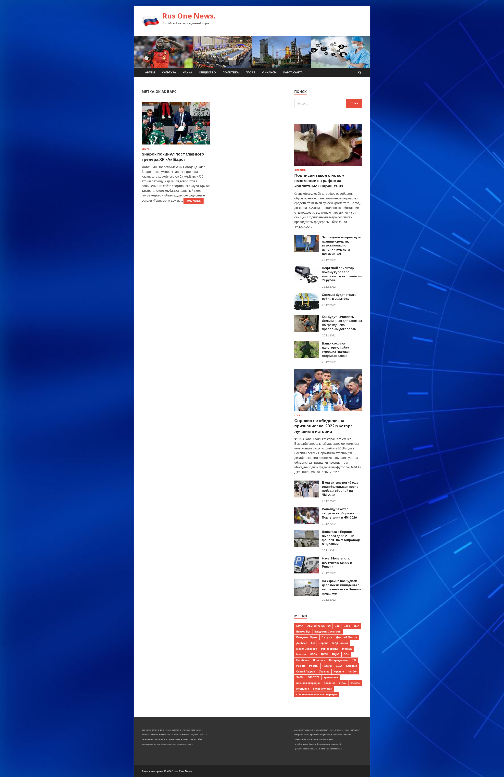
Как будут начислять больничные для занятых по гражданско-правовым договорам (342, 323)
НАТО (324, 654)
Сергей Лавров (305, 671)
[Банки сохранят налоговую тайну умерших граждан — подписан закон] (306, 357)
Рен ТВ (300, 665)
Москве (301, 654)
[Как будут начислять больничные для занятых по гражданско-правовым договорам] (306, 330)
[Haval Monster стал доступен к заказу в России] (306, 572)
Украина (324, 671)
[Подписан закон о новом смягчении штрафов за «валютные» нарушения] (328, 166)
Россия (327, 665)
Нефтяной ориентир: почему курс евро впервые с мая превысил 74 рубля (342, 274)
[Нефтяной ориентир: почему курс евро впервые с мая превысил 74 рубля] (306, 281)
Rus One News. (188, 16)
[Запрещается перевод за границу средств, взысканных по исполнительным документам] (306, 251)
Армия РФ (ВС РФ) (319, 625)
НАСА (313, 654)
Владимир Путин (306, 637)
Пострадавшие (338, 660)
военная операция (308, 682)
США (339, 665)
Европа (323, 643)
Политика (231, 72)
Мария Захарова (306, 648)
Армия (150, 72)
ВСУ (356, 625)
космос (355, 682)
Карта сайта (293, 72)
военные (329, 682)
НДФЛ (335, 654)
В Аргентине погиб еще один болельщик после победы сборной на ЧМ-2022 (340, 488)
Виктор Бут (303, 631)
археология (331, 677)
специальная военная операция (316, 694)
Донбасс (301, 643)
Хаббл (300, 677)
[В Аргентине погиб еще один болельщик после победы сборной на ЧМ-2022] (306, 496)
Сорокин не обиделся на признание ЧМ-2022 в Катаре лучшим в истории (323, 426)
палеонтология (322, 688)
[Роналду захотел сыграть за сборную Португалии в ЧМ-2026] (306, 523)
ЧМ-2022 (314, 677)
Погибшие (302, 660)
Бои (337, 625)
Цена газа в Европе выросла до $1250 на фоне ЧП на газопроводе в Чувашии (341, 538)
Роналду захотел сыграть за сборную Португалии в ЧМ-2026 (339, 513)
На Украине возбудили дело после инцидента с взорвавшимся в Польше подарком (341, 587)
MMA (299, 625)
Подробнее (193, 201)
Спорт (250, 72)
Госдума (326, 637)
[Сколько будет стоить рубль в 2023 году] (306, 308)
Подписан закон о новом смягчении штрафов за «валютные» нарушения (319, 180)
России (313, 665)
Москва (347, 648)
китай (342, 682)
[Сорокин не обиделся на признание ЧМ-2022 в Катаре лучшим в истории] (328, 412)
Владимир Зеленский (327, 631)
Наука (187, 72)
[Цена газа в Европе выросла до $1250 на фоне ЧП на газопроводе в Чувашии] (306, 545)
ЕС (313, 643)
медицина (302, 688)
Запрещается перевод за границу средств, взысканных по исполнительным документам (341, 245)
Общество (207, 72)
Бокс (347, 625)
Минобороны (329, 648)
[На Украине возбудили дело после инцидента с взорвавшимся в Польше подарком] (306, 594)
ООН (346, 654)
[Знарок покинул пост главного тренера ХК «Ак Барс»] (176, 125)
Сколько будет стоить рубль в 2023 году (339, 297)
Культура (169, 72)
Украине (339, 671)
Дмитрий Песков (346, 637)
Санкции (351, 665)
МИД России (340, 643)
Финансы (269, 72)
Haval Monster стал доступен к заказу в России (337, 562)
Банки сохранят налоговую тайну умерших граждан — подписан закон (337, 349)
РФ (354, 660)
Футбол (352, 671)
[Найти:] (328, 103)
